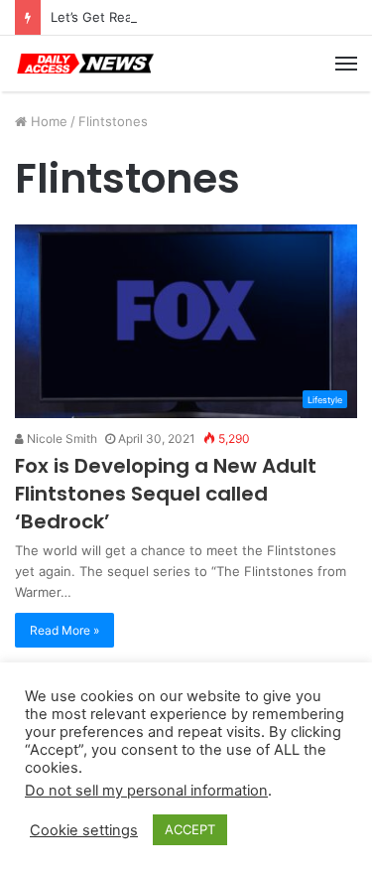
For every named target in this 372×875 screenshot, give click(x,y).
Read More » (64, 630)
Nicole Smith (60, 438)
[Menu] (346, 63)
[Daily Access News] (84, 63)
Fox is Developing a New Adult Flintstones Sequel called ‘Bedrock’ (165, 493)
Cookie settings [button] (84, 830)
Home (47, 121)
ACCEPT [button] (190, 829)
